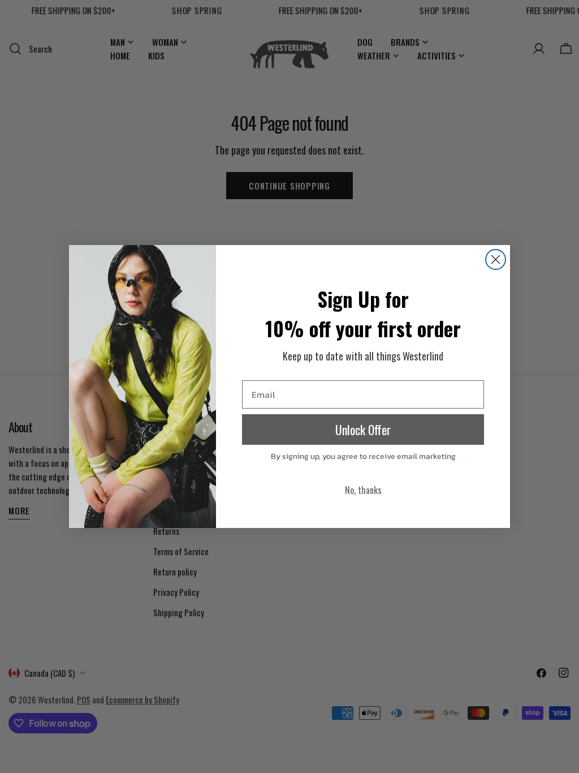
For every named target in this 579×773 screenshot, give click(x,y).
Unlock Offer (363, 429)
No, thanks (363, 490)
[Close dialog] (495, 259)
